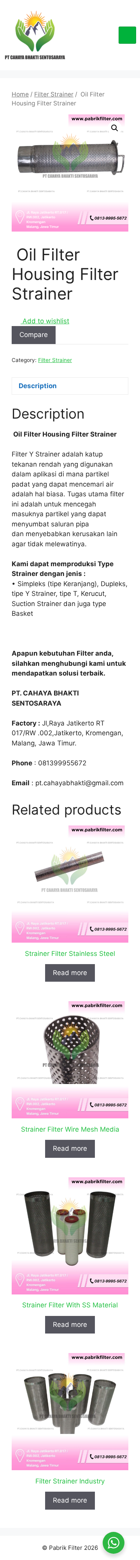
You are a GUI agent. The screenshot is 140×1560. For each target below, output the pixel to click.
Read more (70, 973)
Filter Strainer (54, 94)
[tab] (70, 386)
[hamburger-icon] (127, 35)
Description (38, 386)
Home (20, 94)
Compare (33, 335)
